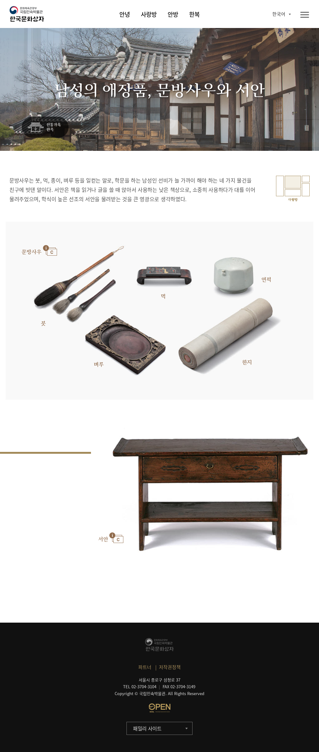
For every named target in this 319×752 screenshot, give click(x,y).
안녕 (124, 14)
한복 (194, 14)
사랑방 (149, 14)
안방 (173, 14)
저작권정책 (170, 667)
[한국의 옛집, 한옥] (45, 127)
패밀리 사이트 (147, 728)
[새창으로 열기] (159, 708)
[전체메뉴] (305, 15)
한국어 (278, 14)
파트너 (144, 667)
